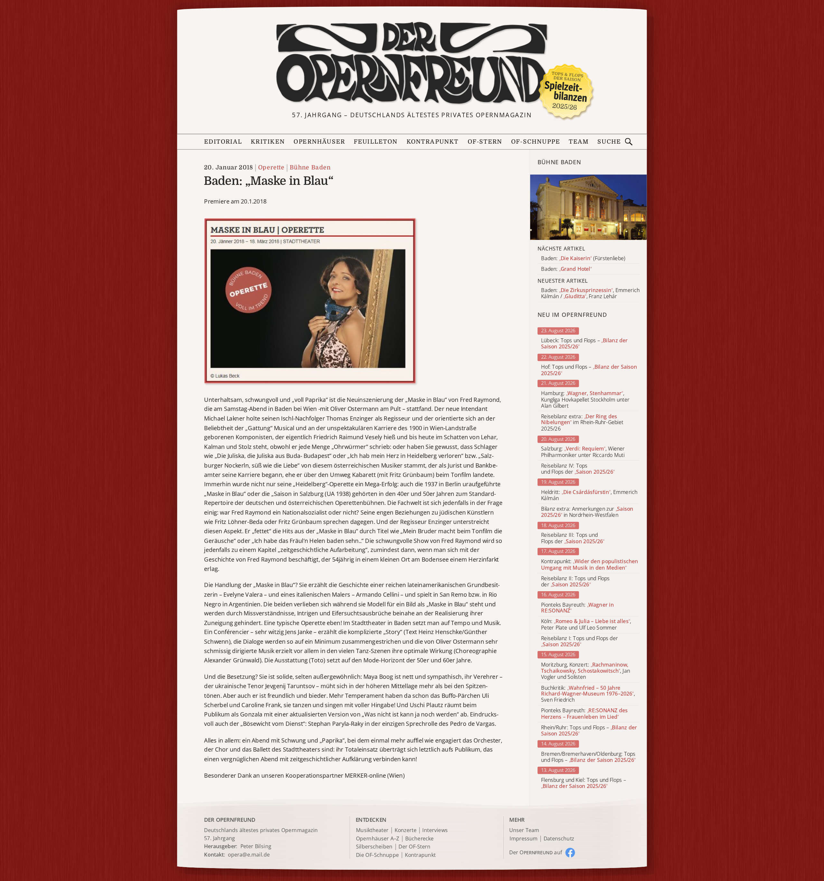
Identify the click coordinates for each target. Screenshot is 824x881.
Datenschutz (559, 839)
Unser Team (524, 829)
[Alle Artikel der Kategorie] (589, 207)
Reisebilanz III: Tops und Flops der (572, 538)
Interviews (435, 831)
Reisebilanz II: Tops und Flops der (575, 581)
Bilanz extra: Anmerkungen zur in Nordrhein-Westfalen (587, 512)
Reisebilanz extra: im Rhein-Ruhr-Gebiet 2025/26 (582, 422)
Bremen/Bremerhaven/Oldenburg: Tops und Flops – (588, 757)
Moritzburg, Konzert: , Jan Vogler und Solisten (585, 671)
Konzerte (406, 831)
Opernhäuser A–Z (377, 839)
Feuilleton (376, 141)
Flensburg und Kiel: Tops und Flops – (583, 783)
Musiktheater (372, 831)
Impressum (524, 839)
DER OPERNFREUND (229, 819)
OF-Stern (485, 141)
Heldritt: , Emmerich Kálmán (589, 495)
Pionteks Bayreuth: (577, 608)
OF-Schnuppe (535, 141)
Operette (271, 167)
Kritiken (268, 141)
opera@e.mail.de (249, 854)
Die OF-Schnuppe (377, 855)
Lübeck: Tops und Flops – (584, 344)
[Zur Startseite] (412, 63)
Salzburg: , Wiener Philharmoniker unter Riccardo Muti (583, 452)
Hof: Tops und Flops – (589, 370)
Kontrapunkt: (589, 565)
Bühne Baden (310, 167)
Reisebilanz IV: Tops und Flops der (577, 469)
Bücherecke (419, 839)
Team (579, 141)
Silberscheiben (374, 847)
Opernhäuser (319, 141)
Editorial (223, 141)
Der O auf (535, 852)
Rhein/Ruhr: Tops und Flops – (589, 731)
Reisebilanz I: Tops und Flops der (579, 641)
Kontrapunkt (433, 141)
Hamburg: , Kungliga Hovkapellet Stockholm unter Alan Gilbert (585, 399)
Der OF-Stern (414, 847)
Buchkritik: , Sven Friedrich (588, 694)
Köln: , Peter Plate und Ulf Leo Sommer (586, 625)
